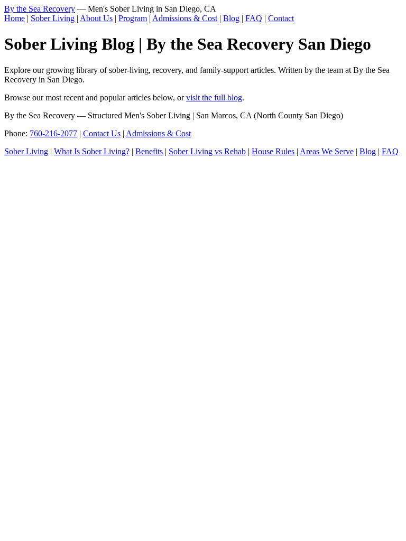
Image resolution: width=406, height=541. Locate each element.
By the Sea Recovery (39, 8)
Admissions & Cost (184, 18)
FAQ (253, 18)
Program (132, 18)
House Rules (273, 151)
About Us (96, 18)
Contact (281, 18)
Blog (231, 18)
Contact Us (102, 133)
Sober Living (53, 18)
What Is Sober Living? (92, 151)
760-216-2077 (53, 133)
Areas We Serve (327, 151)
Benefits (149, 151)
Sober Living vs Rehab (207, 151)
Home (14, 18)
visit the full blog (214, 97)
